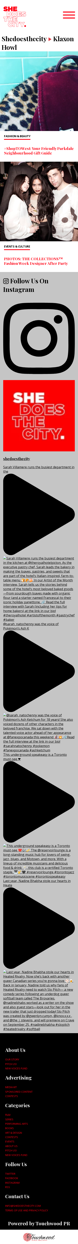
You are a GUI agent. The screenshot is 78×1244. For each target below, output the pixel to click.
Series (9, 1119)
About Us (11, 1146)
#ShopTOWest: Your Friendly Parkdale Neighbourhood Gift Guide (39, 151)
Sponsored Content (19, 1091)
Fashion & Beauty (17, 136)
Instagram (12, 1182)
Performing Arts (16, 1124)
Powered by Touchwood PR (39, 1223)
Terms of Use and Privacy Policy (26, 1210)
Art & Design (13, 1132)
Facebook (11, 1178)
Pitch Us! (11, 1064)
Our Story (12, 1059)
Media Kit (11, 1087)
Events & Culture (17, 246)
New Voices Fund (16, 1068)
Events (9, 1141)
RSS (7, 1187)
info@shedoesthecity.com (23, 1206)
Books (9, 1128)
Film (7, 1115)
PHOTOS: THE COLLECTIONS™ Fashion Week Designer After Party (36, 261)
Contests (11, 1096)
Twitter (10, 1174)
